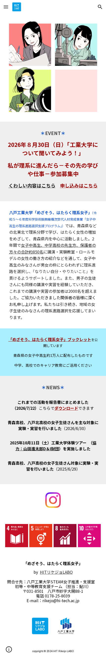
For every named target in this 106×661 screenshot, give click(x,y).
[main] (53, 161)
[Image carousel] (53, 68)
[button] (6, 7)
